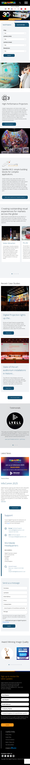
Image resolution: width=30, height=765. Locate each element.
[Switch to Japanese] (15, 9)
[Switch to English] (5, 9)
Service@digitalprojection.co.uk (16, 530)
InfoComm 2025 (9, 483)
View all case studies (15, 397)
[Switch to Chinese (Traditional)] (21, 9)
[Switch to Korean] (18, 9)
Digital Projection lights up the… (14, 316)
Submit (9, 626)
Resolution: (7, 48)
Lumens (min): (8, 36)
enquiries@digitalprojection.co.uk (16, 571)
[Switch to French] (12, 9)
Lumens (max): (8, 42)
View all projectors (9, 124)
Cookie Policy (8, 737)
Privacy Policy (6, 622)
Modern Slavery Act (10, 742)
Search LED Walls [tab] (21, 25)
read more (3, 501)
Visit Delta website (10, 744)
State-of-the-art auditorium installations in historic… (14, 370)
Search (9, 55)
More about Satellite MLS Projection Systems (15, 197)
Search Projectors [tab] (7, 25)
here (8, 523)
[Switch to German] (8, 9)
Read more (8, 333)
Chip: (5, 30)
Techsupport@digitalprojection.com (17, 536)
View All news (15, 507)
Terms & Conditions (10, 739)
